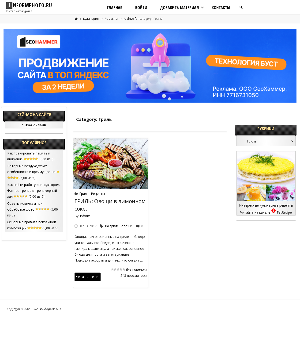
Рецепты (111, 19)
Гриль (84, 193)
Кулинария (91, 19)
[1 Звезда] (112, 269)
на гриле (112, 226)
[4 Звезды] (121, 269)
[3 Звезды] (118, 269)
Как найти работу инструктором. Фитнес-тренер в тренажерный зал (33, 190)
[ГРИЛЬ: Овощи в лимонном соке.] (110, 164)
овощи (126, 226)
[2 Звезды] (115, 269)
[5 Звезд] (123, 269)
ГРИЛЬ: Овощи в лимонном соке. (110, 204)
